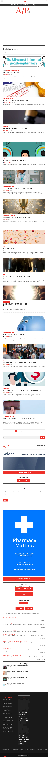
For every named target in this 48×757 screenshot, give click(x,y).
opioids (20, 720)
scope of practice (21, 737)
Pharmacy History (6, 301)
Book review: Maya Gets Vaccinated (9, 617)
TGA (24, 739)
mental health (21, 718)
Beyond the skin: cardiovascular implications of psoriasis (17, 671)
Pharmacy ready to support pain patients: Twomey (12, 655)
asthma (20, 701)
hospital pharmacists (22, 714)
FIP (26, 710)
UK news (27, 739)
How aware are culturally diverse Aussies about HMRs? (20, 362)
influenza (20, 716)
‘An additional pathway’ (7, 648)
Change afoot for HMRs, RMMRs (9, 623)
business (27, 701)
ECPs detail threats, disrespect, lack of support (17, 188)
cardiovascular (24, 703)
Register (26, 480)
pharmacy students (22, 733)
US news (20, 741)
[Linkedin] (31, 5)
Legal (4, 126)
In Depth (11, 98)
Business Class (6, 98)
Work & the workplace (10, 186)
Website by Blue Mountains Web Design (23, 755)
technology (20, 739)
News (7, 70)
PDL (24, 722)
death (19, 710)
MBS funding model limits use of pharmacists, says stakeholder (22, 390)
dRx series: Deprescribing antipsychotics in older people (17, 677)
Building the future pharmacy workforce (15, 100)
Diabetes (23, 710)
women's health (21, 743)
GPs (23, 712)
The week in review (8, 248)
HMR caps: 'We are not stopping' (9, 634)
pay (19, 722)
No (5, 496)
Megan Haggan (6, 190)
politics (27, 733)
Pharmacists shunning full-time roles (14, 160)
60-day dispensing (21, 699)
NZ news (26, 718)
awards (24, 701)
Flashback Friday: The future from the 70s (15, 304)
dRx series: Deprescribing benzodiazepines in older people (17, 665)
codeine (20, 708)
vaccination (24, 741)
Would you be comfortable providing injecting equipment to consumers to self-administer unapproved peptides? (23, 492)
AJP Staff (5, 219)
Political (7, 388)
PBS (22, 722)
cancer (20, 703)
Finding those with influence (11, 73)
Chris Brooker (6, 74)
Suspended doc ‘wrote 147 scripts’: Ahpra (15, 128)
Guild (26, 712)
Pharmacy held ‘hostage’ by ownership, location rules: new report (15, 641)
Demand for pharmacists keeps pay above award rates (19, 418)
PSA (19, 735)
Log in (20, 480)
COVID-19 (24, 708)
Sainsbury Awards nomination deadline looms (16, 218)
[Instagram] (33, 5)
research (22, 735)
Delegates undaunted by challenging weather (16, 276)
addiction (27, 699)
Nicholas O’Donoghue (7, 102)
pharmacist (20, 724)
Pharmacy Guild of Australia (23, 731)
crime (27, 708)
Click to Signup (24, 603)
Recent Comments (20, 608)
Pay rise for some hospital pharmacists (15, 335)
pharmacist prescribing (22, 726)
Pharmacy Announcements (13, 70)
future (20, 712)
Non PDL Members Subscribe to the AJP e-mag (24, 593)
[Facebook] (30, 5)
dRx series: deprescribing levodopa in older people (16, 683)
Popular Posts (29, 608)
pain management (25, 720)
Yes (5, 494)
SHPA (26, 737)
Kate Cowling (6, 130)
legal (24, 716)
